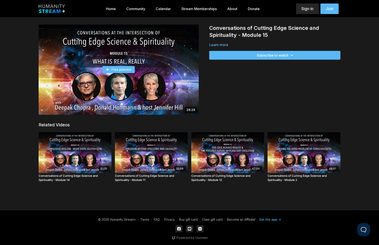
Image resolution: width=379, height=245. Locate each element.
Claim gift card (212, 219)
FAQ (157, 219)
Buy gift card (188, 219)
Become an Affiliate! (241, 219)
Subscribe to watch (272, 55)
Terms (144, 219)
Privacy (169, 219)
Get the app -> (270, 219)
